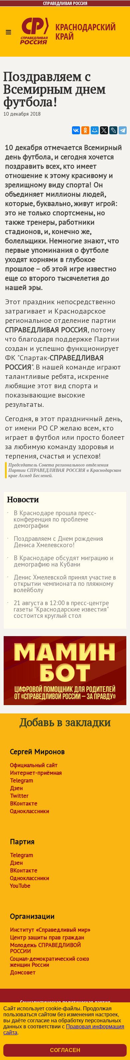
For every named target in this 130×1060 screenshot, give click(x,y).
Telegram (21, 780)
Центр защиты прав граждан (47, 937)
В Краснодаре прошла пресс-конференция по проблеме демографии (51, 520)
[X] (104, 130)
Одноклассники (29, 811)
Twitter (19, 796)
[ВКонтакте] (76, 130)
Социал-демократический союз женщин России (49, 962)
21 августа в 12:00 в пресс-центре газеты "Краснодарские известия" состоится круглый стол (58, 609)
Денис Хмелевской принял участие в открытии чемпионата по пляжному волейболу (61, 584)
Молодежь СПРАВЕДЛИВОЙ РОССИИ (45, 948)
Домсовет (23, 972)
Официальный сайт (34, 765)
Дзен (16, 788)
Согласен (65, 1050)
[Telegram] (123, 130)
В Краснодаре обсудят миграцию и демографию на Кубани (60, 561)
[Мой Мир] (95, 130)
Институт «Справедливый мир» (50, 930)
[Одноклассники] (85, 130)
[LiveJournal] (113, 130)
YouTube (20, 886)
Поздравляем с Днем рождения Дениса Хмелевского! (55, 542)
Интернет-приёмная (36, 773)
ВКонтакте (23, 803)
